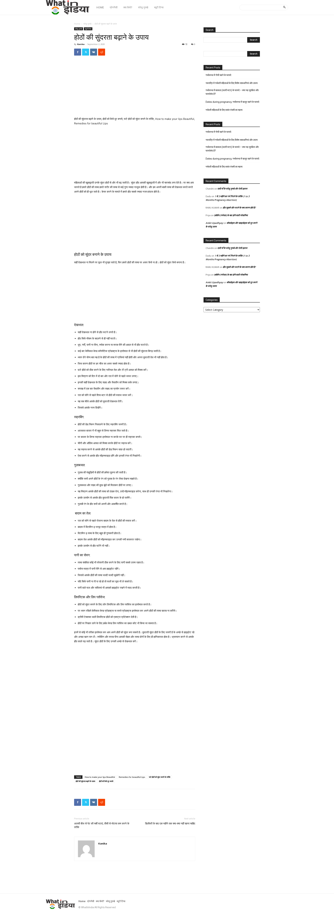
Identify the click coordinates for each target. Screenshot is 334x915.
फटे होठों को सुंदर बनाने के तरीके (159, 777)
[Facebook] (77, 52)
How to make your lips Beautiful (100, 777)
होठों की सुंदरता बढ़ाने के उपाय (85, 781)
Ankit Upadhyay (214, 222)
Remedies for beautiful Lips (132, 777)
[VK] (93, 52)
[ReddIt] (101, 52)
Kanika (81, 44)
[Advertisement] (134, 91)
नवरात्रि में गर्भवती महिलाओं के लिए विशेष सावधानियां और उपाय (232, 83)
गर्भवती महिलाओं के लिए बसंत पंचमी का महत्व (224, 109)
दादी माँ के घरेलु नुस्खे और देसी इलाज (232, 188)
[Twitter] (85, 52)
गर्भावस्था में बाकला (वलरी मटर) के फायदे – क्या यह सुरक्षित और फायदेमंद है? (232, 92)
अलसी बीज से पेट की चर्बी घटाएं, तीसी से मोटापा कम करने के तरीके (101, 825)
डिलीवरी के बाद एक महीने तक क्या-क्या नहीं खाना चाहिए (170, 823)
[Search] (284, 7)
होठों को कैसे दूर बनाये (106, 781)
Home (77, 23)
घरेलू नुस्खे (87, 23)
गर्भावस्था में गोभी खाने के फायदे (218, 75)
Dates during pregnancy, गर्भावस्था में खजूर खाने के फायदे (232, 101)
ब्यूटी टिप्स (88, 29)
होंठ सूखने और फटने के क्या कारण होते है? (239, 207)
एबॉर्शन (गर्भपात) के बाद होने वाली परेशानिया (231, 215)
